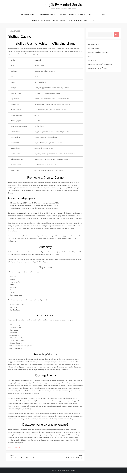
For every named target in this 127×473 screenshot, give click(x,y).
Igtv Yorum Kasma (47, 15)
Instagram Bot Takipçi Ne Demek (71, 15)
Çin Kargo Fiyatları (29, 15)
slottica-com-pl (14, 447)
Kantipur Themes (70, 470)
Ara (89, 31)
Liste (91, 15)
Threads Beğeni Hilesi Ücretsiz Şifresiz (48, 20)
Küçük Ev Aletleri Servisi (63, 4)
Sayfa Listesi (101, 15)
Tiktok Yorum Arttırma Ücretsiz (81, 20)
